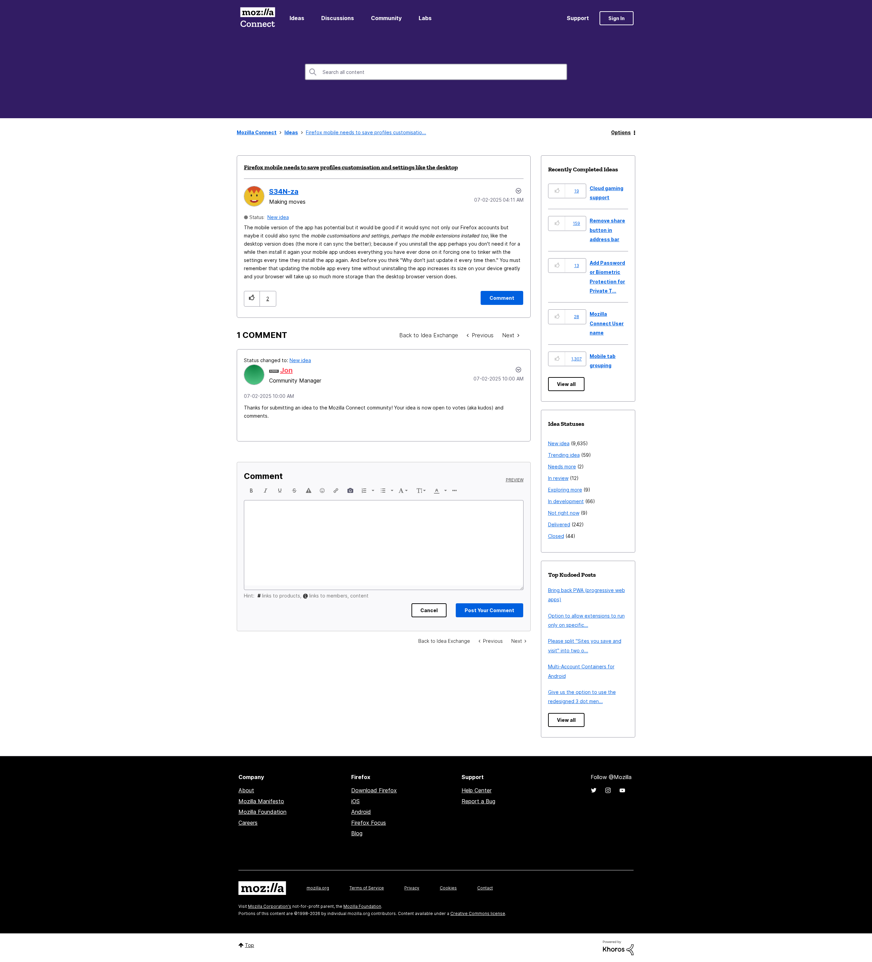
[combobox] (436, 72)
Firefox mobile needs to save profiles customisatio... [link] (366, 132)
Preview (515, 480)
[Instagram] (608, 790)
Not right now (563, 513)
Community (386, 18)
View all (566, 384)
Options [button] (621, 132)
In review (558, 478)
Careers (248, 822)
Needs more (562, 466)
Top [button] (249, 945)
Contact (485, 887)
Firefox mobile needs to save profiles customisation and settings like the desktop (351, 167)
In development (566, 501)
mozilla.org (318, 887)
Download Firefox (374, 790)
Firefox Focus (368, 822)
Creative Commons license (477, 913)
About (246, 790)
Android (361, 811)
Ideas (297, 18)
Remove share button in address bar (607, 230)
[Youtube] (622, 790)
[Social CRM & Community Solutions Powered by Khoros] (618, 947)
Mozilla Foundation (262, 811)
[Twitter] (594, 790)
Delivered (559, 524)
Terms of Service (366, 887)
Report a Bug (478, 801)
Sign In (616, 18)
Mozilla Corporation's (269, 906)
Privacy (411, 887)
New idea (278, 217)
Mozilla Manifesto (261, 801)
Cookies (448, 887)
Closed (556, 536)
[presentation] (251, 490)
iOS (355, 801)
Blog (356, 833)
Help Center (477, 790)
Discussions (337, 18)
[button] (252, 298)
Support (578, 18)
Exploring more (565, 490)
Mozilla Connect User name (607, 323)
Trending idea (564, 455)
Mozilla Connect (257, 18)
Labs (425, 18)
